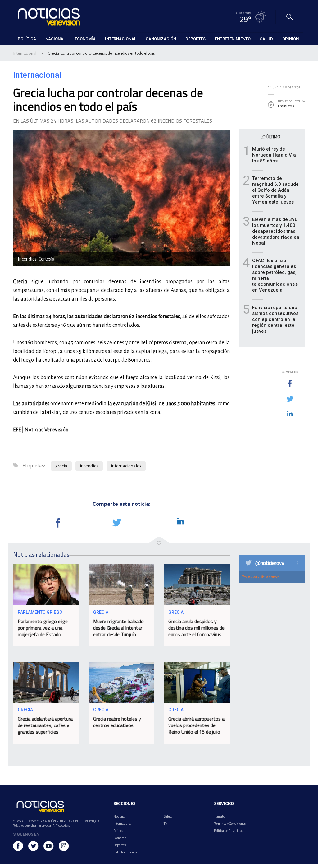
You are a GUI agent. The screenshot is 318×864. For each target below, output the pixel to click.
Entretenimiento (125, 852)
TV (165, 823)
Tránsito (219, 816)
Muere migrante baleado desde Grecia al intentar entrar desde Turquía (118, 627)
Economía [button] (85, 38)
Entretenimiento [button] (233, 38)
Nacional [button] (55, 38)
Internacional (24, 53)
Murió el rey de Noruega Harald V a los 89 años (274, 155)
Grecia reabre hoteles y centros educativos (117, 722)
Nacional (119, 816)
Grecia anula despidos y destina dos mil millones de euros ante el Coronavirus (196, 627)
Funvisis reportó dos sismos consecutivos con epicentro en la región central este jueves (275, 319)
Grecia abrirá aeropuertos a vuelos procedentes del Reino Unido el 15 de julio (196, 725)
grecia (61, 465)
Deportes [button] (195, 38)
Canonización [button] (161, 38)
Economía (120, 838)
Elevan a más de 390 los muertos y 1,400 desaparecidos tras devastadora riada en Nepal (275, 231)
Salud (168, 816)
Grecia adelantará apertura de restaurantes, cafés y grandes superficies (45, 725)
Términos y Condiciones (230, 823)
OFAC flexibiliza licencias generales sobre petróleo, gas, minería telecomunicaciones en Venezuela (275, 275)
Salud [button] (266, 38)
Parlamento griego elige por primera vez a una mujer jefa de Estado (43, 627)
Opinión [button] (290, 38)
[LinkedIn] (289, 414)
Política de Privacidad (228, 831)
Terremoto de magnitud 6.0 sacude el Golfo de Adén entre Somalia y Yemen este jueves (275, 190)
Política (118, 831)
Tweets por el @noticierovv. (260, 576)
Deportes (119, 845)
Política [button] (27, 38)
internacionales (126, 465)
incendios (89, 465)
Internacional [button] (120, 38)
